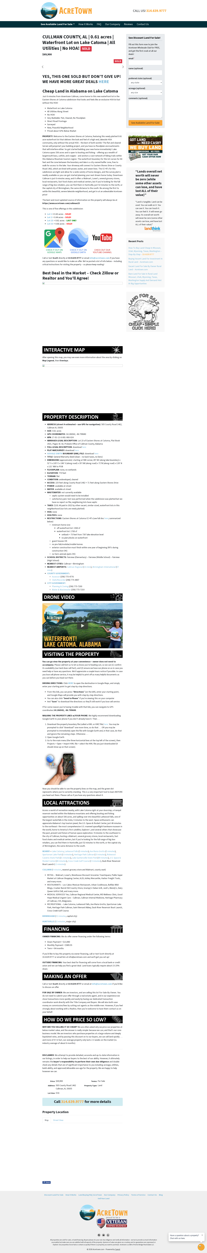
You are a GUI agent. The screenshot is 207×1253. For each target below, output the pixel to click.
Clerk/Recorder (58, 579)
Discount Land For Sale (53, 1195)
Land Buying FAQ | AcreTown (90, 1195)
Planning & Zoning (60, 586)
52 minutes (61, 916)
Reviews (128, 24)
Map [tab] (47, 1120)
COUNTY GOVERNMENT (58, 573)
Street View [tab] (58, 1120)
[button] (42, 67)
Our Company (112, 24)
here (84, 447)
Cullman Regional (75, 566)
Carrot (117, 1249)
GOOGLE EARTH (54, 453)
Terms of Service (138, 1195)
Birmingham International (104, 566)
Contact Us (143, 24)
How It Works (85, 24)
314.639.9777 (156, 10)
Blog (161, 1195)
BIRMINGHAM (48, 916)
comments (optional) (138, 98)
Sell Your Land (103, 1198)
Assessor (56, 576)
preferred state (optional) (140, 78)
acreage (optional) (137, 88)
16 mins (87, 566)
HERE (104, 82)
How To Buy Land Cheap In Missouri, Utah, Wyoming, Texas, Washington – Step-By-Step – (145, 251)
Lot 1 (49, 214)
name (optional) (136, 68)
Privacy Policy (123, 1195)
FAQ (99, 24)
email (132, 58)
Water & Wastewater (61, 589)
